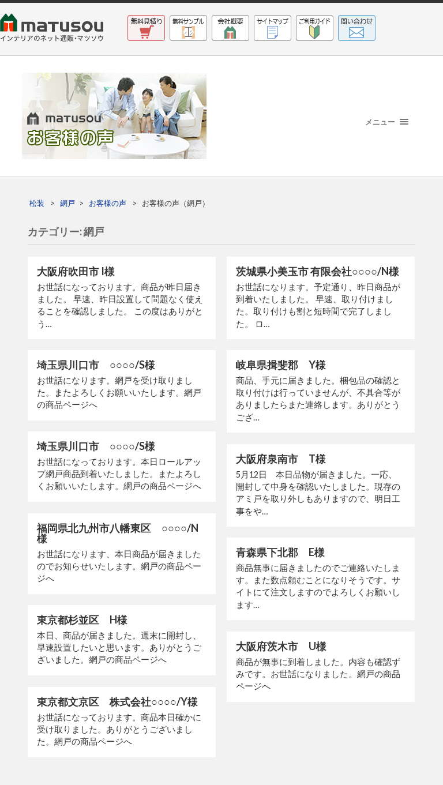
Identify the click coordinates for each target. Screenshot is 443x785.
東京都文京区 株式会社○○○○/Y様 (117, 701)
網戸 (67, 203)
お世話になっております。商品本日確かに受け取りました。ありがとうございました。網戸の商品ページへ (119, 729)
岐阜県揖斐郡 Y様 (281, 364)
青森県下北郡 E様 (280, 552)
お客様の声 (107, 203)
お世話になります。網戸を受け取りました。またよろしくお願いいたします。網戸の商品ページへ (119, 392)
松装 (36, 203)
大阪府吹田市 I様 (76, 271)
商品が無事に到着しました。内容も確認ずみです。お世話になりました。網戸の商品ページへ (318, 674)
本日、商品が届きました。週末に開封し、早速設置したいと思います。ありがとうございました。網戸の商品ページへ (119, 647)
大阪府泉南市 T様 (281, 458)
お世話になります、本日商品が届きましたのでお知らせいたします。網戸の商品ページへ (119, 566)
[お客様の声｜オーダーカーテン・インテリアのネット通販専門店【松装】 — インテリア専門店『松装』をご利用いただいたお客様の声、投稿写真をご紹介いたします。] (221, 116)
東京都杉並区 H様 (82, 619)
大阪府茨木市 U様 (281, 646)
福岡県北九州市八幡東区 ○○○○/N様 (117, 532)
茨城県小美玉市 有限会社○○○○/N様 (317, 271)
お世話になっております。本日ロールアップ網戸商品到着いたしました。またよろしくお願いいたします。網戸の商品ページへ (119, 474)
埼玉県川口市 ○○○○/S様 (96, 364)
